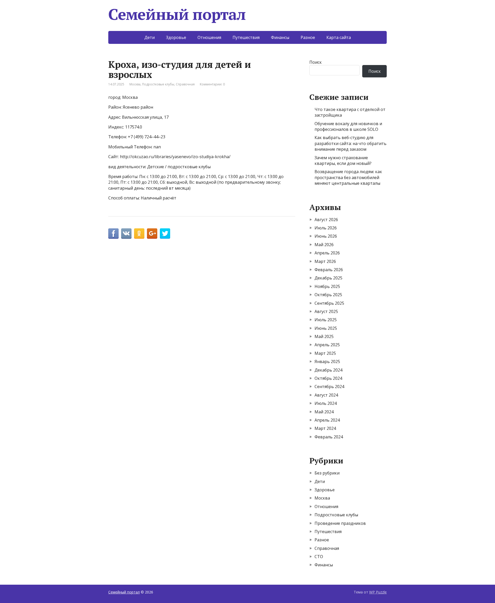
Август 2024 (326, 395)
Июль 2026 (326, 228)
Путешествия (246, 37)
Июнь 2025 (326, 328)
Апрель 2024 (327, 420)
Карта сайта (338, 37)
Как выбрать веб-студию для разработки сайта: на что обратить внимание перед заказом (350, 143)
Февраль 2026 (329, 269)
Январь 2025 (327, 361)
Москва (135, 84)
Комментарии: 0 (212, 84)
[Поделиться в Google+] (152, 233)
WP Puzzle (378, 592)
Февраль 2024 (329, 437)
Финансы (280, 37)
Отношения (209, 37)
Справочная (185, 84)
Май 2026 (324, 244)
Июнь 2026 (326, 236)
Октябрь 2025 (328, 295)
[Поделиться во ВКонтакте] (126, 233)
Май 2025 (324, 336)
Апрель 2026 (327, 253)
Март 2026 (325, 261)
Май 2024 (324, 412)
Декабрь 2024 (328, 370)
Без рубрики (327, 473)
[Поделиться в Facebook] (113, 233)
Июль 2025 (326, 320)
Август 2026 (326, 219)
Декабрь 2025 (328, 278)
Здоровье (176, 37)
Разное (308, 37)
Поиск (315, 62)
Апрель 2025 (327, 345)
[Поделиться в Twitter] (165, 233)
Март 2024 (325, 428)
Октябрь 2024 (328, 378)
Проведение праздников (340, 523)
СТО (319, 556)
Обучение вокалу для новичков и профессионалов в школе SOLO (348, 126)
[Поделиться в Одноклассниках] (139, 233)
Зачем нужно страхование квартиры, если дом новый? (343, 160)
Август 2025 (326, 311)
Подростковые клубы (158, 84)
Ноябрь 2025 (327, 286)
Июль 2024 (326, 403)
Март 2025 (325, 353)
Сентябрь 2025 (329, 303)
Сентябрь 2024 (329, 386)
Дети (149, 37)
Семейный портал (177, 14)
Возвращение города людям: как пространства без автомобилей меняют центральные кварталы (348, 177)
